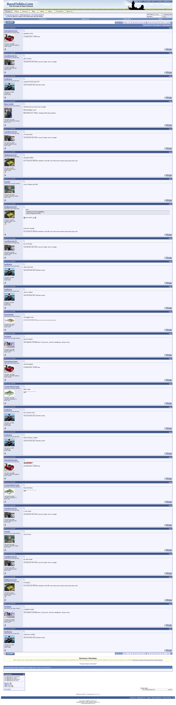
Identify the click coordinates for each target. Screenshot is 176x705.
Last (168, 22)
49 (142, 22)
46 (135, 22)
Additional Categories (25, 14)
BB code (6, 683)
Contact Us (133, 697)
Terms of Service (166, 697)
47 (138, 22)
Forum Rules (7, 689)
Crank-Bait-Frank (11, 387)
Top (173, 697)
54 (153, 22)
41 (129, 22)
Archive (149, 697)
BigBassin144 (10, 155)
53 (150, 22)
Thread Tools (146, 25)
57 (159, 22)
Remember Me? (168, 14)
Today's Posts (127, 19)
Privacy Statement (156, 697)
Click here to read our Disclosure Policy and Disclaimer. (147, 660)
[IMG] (5, 685)
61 (163, 22)
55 (155, 22)
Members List (85, 19)
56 (157, 22)
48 (140, 22)
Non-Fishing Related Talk (38, 14)
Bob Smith (8, 104)
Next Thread (93, 663)
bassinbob (9, 314)
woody (7, 182)
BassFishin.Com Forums (12, 14)
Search (160, 19)
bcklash (7, 336)
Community (42, 19)
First (124, 22)
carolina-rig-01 (10, 56)
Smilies (6, 684)
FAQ (12, 19)
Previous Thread (84, 663)
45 (133, 22)
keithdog (8, 79)
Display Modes (166, 25)
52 (148, 22)
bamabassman (11, 31)
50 (144, 22)
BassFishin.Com (141, 697)
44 (131, 22)
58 (161, 22)
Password (149, 16)
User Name (150, 14)
